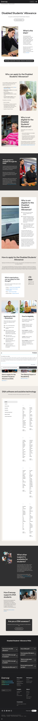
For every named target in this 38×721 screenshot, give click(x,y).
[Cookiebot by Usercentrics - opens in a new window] (33, 353)
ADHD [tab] (6, 401)
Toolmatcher (19, 685)
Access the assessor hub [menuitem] (29, 60)
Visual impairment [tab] (8, 416)
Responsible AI (28, 696)
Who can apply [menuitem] (7, 60)
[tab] (11, 418)
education (27, 52)
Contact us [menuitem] (32, 1)
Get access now (19, 628)
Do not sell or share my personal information (10, 367)
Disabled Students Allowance (20, 684)
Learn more (23, 430)
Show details (33, 364)
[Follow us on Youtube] (9, 711)
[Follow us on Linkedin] (7, 711)
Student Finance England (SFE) (15, 287)
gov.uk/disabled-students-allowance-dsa (28, 144)
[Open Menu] (36, 1)
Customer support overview (21, 703)
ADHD (9, 88)
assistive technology (26, 576)
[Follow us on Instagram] (4, 711)
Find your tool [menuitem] (23, 60)
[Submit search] (10, 690)
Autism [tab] (6, 403)
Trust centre (28, 698)
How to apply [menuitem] (18, 60)
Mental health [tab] (7, 414)
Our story (27, 692)
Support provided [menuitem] (12, 60)
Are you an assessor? (19, 19)
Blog (17, 694)
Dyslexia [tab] (6, 408)
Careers (27, 694)
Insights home (19, 691)
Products (18, 679)
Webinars (18, 692)
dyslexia (14, 87)
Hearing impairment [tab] (8, 412)
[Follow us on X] (11, 711)
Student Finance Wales (12, 291)
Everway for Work (29, 681)
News (27, 695)
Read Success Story (25, 378)
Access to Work (24, 575)
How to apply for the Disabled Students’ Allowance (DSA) (9, 377)
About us (27, 691)
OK (28, 367)
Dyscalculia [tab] (7, 406)
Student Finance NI (15, 293)
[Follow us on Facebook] (2, 711)
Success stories (19, 695)
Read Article (4, 380)
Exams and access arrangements (20, 681)
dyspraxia (5, 88)
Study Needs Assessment (12, 184)
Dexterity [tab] (6, 410)
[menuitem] (2, 719)
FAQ (17, 705)
